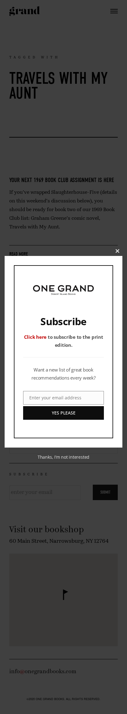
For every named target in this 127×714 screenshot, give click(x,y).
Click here (35, 337)
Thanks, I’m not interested (63, 457)
